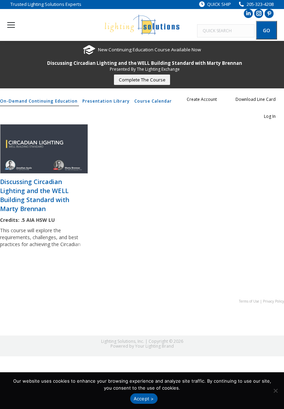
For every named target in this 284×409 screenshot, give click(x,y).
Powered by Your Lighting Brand (142, 346)
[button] (275, 390)
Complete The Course (142, 80)
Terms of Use (249, 301)
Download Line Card (256, 99)
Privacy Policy (273, 301)
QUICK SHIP (219, 4)
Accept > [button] (144, 398)
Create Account (202, 99)
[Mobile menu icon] (11, 25)
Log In (270, 116)
